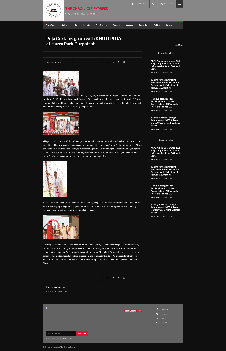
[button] (153, 4)
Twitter (163, 318)
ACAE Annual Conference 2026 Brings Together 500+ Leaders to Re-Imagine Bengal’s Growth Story (166, 65)
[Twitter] (113, 62)
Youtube (164, 323)
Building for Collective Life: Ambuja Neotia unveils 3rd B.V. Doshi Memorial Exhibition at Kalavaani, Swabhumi (165, 83)
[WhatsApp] (124, 62)
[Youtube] (157, 322)
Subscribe (82, 333)
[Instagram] (157, 314)
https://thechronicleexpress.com (56, 291)
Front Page (178, 45)
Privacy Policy (67, 338)
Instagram (164, 314)
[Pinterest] (118, 62)
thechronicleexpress (56, 287)
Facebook (164, 309)
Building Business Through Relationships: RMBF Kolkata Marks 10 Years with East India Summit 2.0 (165, 121)
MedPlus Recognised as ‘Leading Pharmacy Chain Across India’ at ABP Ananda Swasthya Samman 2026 (164, 102)
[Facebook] (107, 62)
